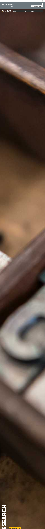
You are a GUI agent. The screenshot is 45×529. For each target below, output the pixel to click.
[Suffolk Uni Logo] (6, 11)
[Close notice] (42, 4)
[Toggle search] (42, 1)
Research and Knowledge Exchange (17, 11)
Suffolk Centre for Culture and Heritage (36, 11)
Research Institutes (25, 11)
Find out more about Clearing (37, 6)
